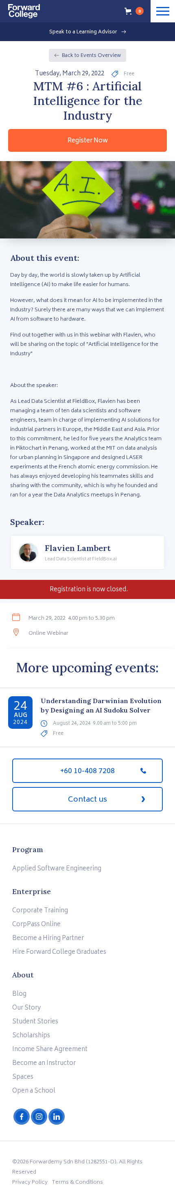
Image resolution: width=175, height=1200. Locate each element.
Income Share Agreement (50, 1050)
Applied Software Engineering (56, 869)
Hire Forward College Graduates (59, 952)
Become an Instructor (44, 1063)
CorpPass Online (36, 925)
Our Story (26, 1008)
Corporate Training (40, 911)
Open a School (33, 1091)
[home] (20, 9)
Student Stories (35, 1022)
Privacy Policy (30, 1182)
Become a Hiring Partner (48, 938)
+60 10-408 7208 (87, 771)
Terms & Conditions (77, 1182)
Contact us (87, 800)
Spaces (22, 1077)
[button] (134, 11)
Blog (19, 994)
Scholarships (31, 1036)
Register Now (88, 141)
